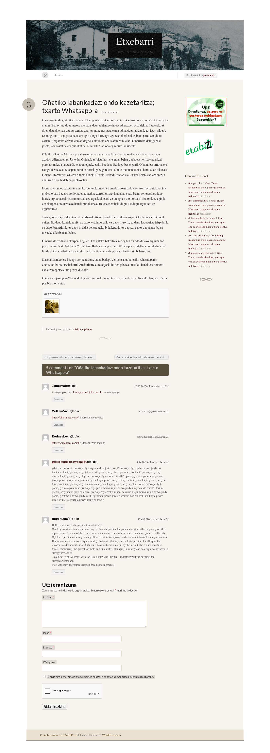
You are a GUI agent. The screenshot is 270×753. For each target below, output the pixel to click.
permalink (209, 75)
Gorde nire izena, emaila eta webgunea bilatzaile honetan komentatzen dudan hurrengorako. (101, 676)
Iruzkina (48, 597)
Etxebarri (135, 41)
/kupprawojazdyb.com (200, 253)
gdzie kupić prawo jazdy (69, 461)
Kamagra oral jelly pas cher (88, 392)
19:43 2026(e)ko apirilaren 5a (153, 519)
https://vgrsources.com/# (65, 443)
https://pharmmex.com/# (65, 417)
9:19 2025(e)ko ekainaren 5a (153, 411)
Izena (47, 632)
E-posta (48, 647)
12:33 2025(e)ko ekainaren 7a (153, 436)
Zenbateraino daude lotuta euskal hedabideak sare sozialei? (142, 357)
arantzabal (111, 112)
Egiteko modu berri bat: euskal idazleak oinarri (70, 357)
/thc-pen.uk (194, 183)
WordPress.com (111, 735)
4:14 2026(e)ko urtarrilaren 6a (153, 462)
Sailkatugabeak (83, 329)
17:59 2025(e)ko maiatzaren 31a (151, 386)
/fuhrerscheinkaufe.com (200, 218)
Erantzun (58, 399)
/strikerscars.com (197, 235)
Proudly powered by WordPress (58, 735)
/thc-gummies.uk (197, 200)
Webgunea (49, 662)
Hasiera (58, 75)
